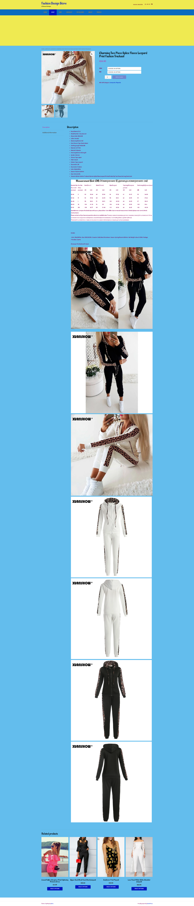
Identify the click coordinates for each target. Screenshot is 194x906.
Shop (52, 12)
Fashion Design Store (53, 3)
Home (45, 12)
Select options (54, 888)
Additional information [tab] (49, 133)
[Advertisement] (97, 30)
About (90, 12)
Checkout (69, 12)
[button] (91, 54)
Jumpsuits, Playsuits (50, 49)
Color (100, 68)
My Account (80, 12)
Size (100, 72)
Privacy (99, 12)
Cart (60, 12)
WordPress (150, 903)
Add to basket (119, 77)
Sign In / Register (138, 4)
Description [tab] (46, 127)
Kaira (52, 903)
